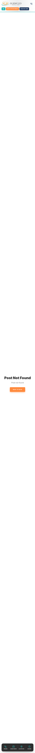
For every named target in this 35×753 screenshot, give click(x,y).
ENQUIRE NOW (24, 8)
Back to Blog (17, 389)
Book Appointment (12, 8)
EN (3, 8)
